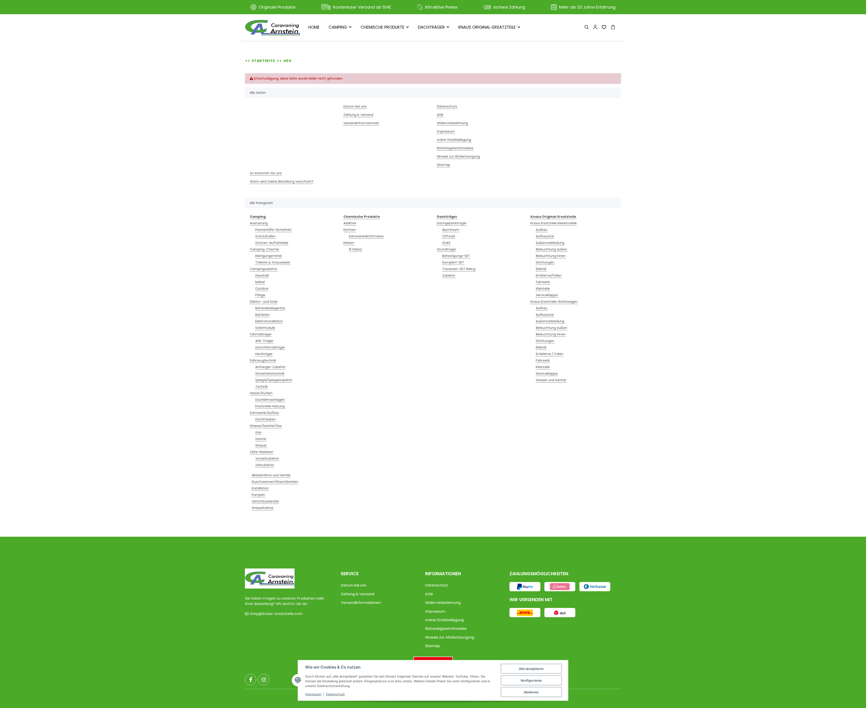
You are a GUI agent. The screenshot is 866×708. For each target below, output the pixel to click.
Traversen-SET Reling (458, 269)
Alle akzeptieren (531, 669)
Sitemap (443, 165)
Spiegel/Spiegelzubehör (273, 380)
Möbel (260, 282)
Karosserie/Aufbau (264, 412)
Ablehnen (531, 692)
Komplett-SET (453, 262)
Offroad (448, 236)
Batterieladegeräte (270, 308)
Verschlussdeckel (265, 501)
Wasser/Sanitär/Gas (266, 426)
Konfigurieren (531, 680)
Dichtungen (545, 262)
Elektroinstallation (269, 321)
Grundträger (446, 249)
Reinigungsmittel (268, 256)
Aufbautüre (545, 236)
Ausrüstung (259, 223)
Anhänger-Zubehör (270, 367)
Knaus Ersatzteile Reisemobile (553, 223)
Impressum (446, 131)
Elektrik (541, 269)
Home (314, 27)
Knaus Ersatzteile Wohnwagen (554, 301)
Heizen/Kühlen (261, 393)
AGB (440, 114)
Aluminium (450, 229)
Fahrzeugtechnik (263, 360)
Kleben (348, 243)
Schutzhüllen (265, 236)
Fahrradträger (261, 334)
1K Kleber (355, 249)
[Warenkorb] (614, 27)
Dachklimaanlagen (270, 399)
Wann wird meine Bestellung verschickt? (281, 181)
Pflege (260, 295)
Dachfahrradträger (270, 347)
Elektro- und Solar (264, 301)
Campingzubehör (263, 269)
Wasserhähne (262, 508)
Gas (258, 432)
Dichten (349, 229)
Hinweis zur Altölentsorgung (458, 156)
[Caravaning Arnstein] (272, 27)
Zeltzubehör (264, 465)
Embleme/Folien (549, 275)
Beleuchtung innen (551, 256)
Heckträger (264, 354)
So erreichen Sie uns (266, 173)
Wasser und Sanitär (551, 380)
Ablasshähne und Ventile (271, 475)
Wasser (261, 445)
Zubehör (448, 275)
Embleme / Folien (549, 354)
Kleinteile (543, 288)
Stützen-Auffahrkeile (271, 243)
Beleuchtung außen (551, 249)
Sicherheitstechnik (269, 373)
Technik (261, 386)
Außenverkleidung (550, 243)
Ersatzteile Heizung (270, 406)
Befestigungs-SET (456, 256)
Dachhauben (265, 419)
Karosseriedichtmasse (366, 236)
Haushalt (262, 275)
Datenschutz (447, 106)
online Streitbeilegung (454, 139)
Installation (260, 488)
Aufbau (541, 229)
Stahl (446, 243)
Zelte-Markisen (261, 452)
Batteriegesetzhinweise (455, 148)
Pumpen (258, 495)
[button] (586, 27)
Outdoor (262, 288)
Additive (349, 223)
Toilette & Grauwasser (272, 262)
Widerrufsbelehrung (452, 123)
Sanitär (260, 439)
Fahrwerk (543, 282)
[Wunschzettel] (603, 28)
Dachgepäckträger (452, 223)
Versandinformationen (361, 123)
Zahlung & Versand (358, 114)
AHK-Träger (264, 341)
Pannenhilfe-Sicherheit (273, 229)
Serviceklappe (547, 295)
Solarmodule (265, 327)
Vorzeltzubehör (267, 458)
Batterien (262, 314)
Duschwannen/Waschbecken (275, 481)
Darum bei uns (354, 106)
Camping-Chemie (264, 249)
